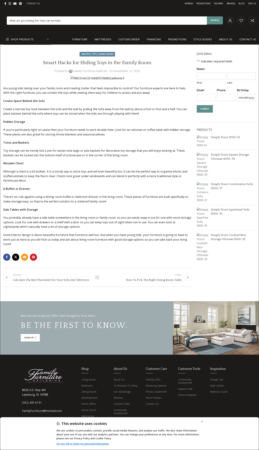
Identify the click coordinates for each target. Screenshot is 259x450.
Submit (204, 108)
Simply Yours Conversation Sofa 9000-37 (232, 186)
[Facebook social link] (5, 3)
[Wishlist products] (241, 20)
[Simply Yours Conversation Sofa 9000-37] (202, 192)
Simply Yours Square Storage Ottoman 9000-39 (230, 156)
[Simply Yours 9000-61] (202, 141)
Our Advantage (122, 391)
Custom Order (122, 403)
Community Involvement (121, 411)
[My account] (230, 20)
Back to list (97, 277)
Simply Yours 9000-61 (225, 137)
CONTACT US (33, 3)
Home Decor (88, 410)
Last (229, 82)
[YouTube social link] (15, 3)
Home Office (88, 403)
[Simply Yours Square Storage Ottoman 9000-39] (202, 165)
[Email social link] (24, 257)
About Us (119, 379)
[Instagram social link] (9, 3)
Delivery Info (153, 379)
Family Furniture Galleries (91, 71)
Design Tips (217, 379)
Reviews (118, 397)
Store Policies (153, 397)
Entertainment (89, 397)
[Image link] (44, 376)
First (199, 82)
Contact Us (152, 403)
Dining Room (88, 391)
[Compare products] (252, 20)
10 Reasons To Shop (126, 385)
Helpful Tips (89, 54)
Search (214, 20)
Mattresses (87, 416)
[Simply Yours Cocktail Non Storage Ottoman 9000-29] (202, 247)
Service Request (187, 395)
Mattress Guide (219, 391)
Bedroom (86, 385)
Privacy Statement (156, 391)
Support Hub (185, 388)
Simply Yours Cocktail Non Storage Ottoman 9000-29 (228, 237)
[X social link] (15, 257)
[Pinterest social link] (20, 3)
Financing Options (156, 385)
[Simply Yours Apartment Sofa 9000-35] (202, 218)
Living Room (105, 54)
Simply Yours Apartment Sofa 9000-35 (230, 211)
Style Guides (217, 385)
